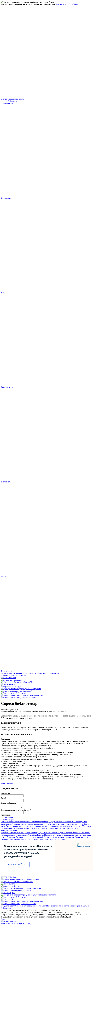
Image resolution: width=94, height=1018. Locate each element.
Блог (11, 673)
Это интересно (43, 673)
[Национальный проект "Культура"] (16, 691)
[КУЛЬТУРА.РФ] (8, 678)
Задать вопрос (7, 783)
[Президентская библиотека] (13, 693)
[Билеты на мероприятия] (12, 680)
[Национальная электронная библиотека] (18, 697)
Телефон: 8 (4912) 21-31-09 (66, 4)
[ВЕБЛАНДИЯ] (8, 893)
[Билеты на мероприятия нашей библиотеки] (20, 879)
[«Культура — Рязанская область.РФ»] (17, 682)
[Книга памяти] (8, 684)
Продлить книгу (8, 906)
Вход (3, 919)
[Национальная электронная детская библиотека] (22, 695)
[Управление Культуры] (11, 686)
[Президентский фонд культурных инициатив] (21, 689)
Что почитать (30, 673)
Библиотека (54, 673)
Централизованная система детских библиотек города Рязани (12, 101)
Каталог (85, 906)
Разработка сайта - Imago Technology (16, 923)
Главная (4, 675)
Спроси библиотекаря (17, 675)
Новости (4, 673)
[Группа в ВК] (7, 899)
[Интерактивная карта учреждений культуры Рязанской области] (28, 895)
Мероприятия (18, 673)
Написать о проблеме (17, 864)
